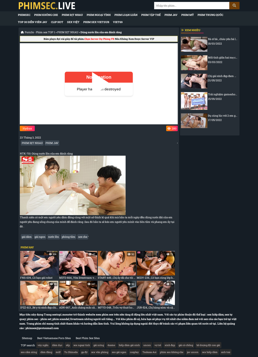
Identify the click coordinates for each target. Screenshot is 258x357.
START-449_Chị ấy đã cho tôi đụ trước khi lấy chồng (117, 265)
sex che (82, 237)
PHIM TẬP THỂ (151, 15)
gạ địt (84, 352)
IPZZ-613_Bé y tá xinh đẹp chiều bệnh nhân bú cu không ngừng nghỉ (39, 295)
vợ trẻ (157, 345)
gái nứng (98, 345)
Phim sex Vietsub (96, 22)
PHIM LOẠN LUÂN (125, 15)
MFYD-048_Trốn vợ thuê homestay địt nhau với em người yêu (117, 295)
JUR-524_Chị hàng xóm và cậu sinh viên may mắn (156, 295)
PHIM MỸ (187, 15)
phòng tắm (68, 237)
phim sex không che (171, 352)
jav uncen (193, 352)
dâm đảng (46, 352)
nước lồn (53, 237)
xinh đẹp (170, 345)
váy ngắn (43, 345)
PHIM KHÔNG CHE (46, 15)
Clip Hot (57, 22)
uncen (147, 345)
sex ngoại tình (81, 345)
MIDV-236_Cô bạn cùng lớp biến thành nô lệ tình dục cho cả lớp (156, 265)
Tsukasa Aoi (149, 352)
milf (58, 352)
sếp (68, 345)
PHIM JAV (171, 15)
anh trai (225, 352)
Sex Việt (73, 22)
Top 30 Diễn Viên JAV (32, 22)
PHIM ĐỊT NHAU (72, 15)
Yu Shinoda (71, 352)
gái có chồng (186, 345)
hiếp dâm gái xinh (129, 345)
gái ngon (40, 237)
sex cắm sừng (29, 352)
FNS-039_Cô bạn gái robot (38, 265)
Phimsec (24, 15)
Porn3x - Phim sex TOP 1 (40, 32)
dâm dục (57, 345)
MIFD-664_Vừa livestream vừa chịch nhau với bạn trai (78, 265)
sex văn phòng (99, 352)
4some (111, 345)
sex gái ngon (119, 352)
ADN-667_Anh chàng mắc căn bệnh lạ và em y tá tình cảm (78, 295)
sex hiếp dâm (210, 352)
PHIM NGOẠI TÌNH (99, 15)
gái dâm (27, 237)
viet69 (118, 22)
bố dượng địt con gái (208, 345)
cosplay (134, 352)
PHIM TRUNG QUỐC (210, 15)
